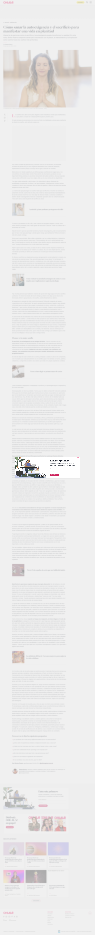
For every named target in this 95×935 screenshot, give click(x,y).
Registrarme (54, 474)
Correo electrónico (54, 468)
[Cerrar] (78, 458)
